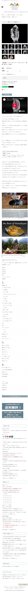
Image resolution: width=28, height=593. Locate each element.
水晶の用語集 (4, 376)
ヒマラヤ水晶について (6, 367)
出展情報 (3, 278)
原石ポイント (14, 16)
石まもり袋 (4, 336)
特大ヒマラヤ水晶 (5, 358)
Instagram (4, 271)
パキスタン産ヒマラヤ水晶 (7, 312)
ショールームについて (6, 276)
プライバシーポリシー (10, 588)
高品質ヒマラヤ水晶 (6, 16)
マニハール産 (19, 14)
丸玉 (3, 325)
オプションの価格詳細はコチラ (8, 74)
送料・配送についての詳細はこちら (9, 529)
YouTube (3, 269)
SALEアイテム (5, 360)
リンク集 (16, 588)
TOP (3, 14)
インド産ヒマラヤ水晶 (10, 14)
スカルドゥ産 (5, 314)
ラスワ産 (4, 307)
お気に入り (5, 89)
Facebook (4, 273)
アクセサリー (4, 316)
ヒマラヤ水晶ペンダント (7, 320)
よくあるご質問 (5, 383)
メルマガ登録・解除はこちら (15, 396)
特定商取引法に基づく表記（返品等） (10, 81)
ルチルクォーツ (5, 354)
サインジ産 (5, 296)
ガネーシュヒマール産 (7, 305)
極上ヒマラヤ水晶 (5, 345)
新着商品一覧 (4, 285)
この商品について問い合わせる (8, 82)
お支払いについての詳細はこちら (9, 478)
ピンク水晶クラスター (6, 356)
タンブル (4, 331)
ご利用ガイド (4, 385)
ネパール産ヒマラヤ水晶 (6, 303)
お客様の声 (4, 389)
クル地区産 (5, 289)
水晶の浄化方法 (5, 374)
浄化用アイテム (5, 334)
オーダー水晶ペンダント (7, 318)
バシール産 (5, 300)
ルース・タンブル (5, 327)
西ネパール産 (5, 309)
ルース (4, 329)
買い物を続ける (5, 84)
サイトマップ (21, 588)
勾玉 (3, 323)
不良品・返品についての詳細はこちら (10, 558)
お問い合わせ (4, 387)
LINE (3, 274)
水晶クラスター (5, 351)
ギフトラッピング (5, 338)
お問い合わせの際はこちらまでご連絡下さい (11, 566)
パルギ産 (4, 298)
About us (3, 267)
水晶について (4, 371)
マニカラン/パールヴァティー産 (9, 294)
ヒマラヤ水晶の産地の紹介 (7, 369)
